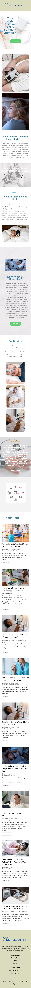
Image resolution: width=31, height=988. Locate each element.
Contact (15, 963)
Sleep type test (15, 973)
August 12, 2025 (15, 683)
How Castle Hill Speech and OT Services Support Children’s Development (13, 590)
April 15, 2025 (14, 774)
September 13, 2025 (16, 549)
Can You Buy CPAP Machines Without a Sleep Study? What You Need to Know (14, 861)
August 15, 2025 (15, 640)
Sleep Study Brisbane (9, 820)
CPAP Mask (24, 640)
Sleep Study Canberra (9, 729)
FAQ (15, 960)
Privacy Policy (15, 958)
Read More (6, 562)
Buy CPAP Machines (9, 868)
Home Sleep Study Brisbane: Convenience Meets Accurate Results (12, 813)
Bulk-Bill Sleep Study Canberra (11, 684)
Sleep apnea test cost (15, 970)
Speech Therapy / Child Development (13, 550)
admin (6, 549)
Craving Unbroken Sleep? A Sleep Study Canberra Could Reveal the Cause (14, 768)
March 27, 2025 (14, 867)
